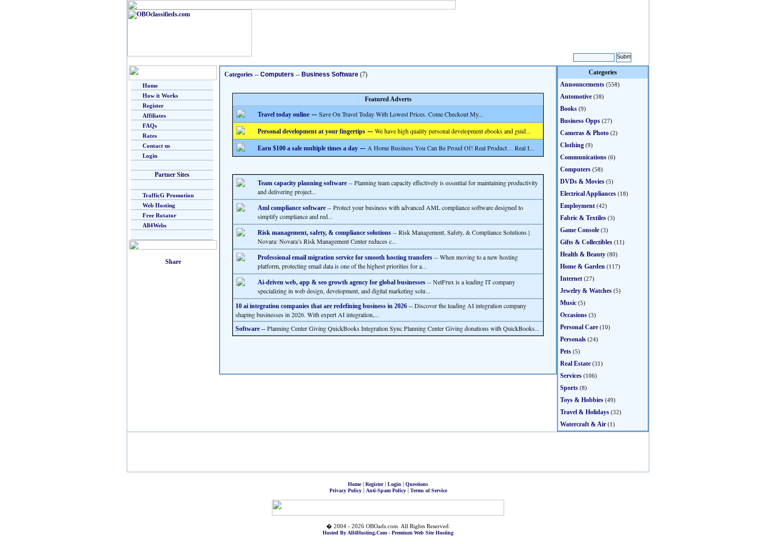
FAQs (150, 125)
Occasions (573, 315)
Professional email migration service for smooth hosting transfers (345, 257)
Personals (573, 339)
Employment (577, 205)
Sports (569, 388)
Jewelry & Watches (586, 290)
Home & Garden (582, 266)
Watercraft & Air (583, 424)
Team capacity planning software (302, 183)
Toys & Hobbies (581, 400)
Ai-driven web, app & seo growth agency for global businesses (341, 282)
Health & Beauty (582, 254)
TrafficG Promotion (168, 195)
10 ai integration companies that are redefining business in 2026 (321, 306)
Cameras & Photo (584, 133)
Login (150, 155)
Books (568, 108)
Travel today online (283, 114)
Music (568, 303)
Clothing (572, 145)
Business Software (329, 74)
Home (150, 85)
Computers (277, 74)
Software (247, 328)
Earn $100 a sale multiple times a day (308, 148)
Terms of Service (428, 490)
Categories (238, 74)
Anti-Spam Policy (386, 490)
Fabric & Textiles (583, 218)
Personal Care (579, 327)
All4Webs (154, 225)
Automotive (576, 96)
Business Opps (580, 121)
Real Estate (575, 363)
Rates (150, 135)
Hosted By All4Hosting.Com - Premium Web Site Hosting (388, 533)
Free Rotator (159, 215)
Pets (565, 351)
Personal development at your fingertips (311, 131)
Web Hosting (159, 205)
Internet (571, 278)
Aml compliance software (292, 208)
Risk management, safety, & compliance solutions (324, 232)
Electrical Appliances (588, 193)
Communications (583, 157)
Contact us (156, 145)
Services (571, 375)
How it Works (160, 95)
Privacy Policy (345, 490)
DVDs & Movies (582, 181)
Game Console (579, 230)
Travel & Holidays (584, 412)
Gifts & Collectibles (586, 242)
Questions (416, 484)
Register (153, 105)
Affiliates (154, 115)
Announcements (582, 84)
